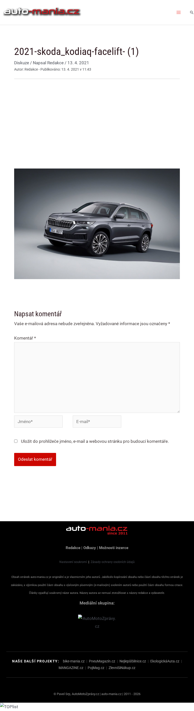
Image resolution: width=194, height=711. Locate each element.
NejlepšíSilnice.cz (132, 661)
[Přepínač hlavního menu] (179, 12)
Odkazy (89, 548)
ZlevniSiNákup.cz (122, 668)
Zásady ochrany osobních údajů (113, 562)
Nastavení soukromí (73, 562)
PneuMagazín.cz (102, 661)
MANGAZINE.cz (71, 668)
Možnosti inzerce (113, 548)
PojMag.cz (96, 668)
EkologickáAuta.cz (164, 661)
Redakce (73, 548)
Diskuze (21, 62)
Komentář (25, 338)
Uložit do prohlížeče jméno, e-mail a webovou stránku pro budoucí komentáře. (95, 441)
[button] (191, 12)
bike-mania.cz (74, 661)
